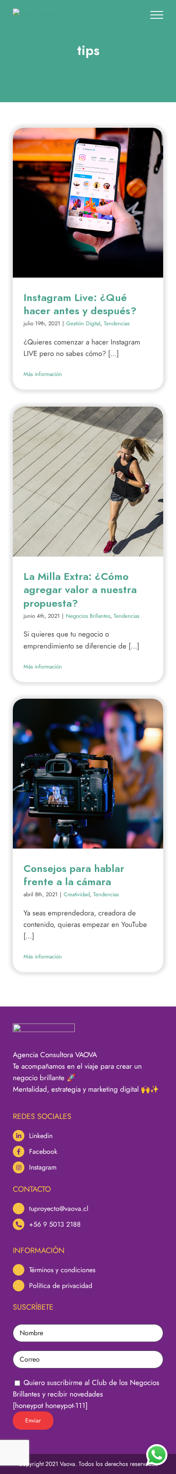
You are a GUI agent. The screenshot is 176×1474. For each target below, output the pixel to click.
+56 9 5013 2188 (55, 1224)
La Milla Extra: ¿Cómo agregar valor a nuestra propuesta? (80, 589)
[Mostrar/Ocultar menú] (157, 15)
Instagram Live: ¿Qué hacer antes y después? (80, 304)
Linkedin (41, 1136)
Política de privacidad (60, 1285)
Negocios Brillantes (88, 616)
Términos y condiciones (62, 1270)
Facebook (43, 1151)
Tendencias (116, 323)
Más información (42, 374)
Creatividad (77, 894)
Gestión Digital (83, 323)
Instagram (42, 1167)
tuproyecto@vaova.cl (58, 1208)
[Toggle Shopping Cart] (133, 14)
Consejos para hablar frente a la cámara (73, 875)
